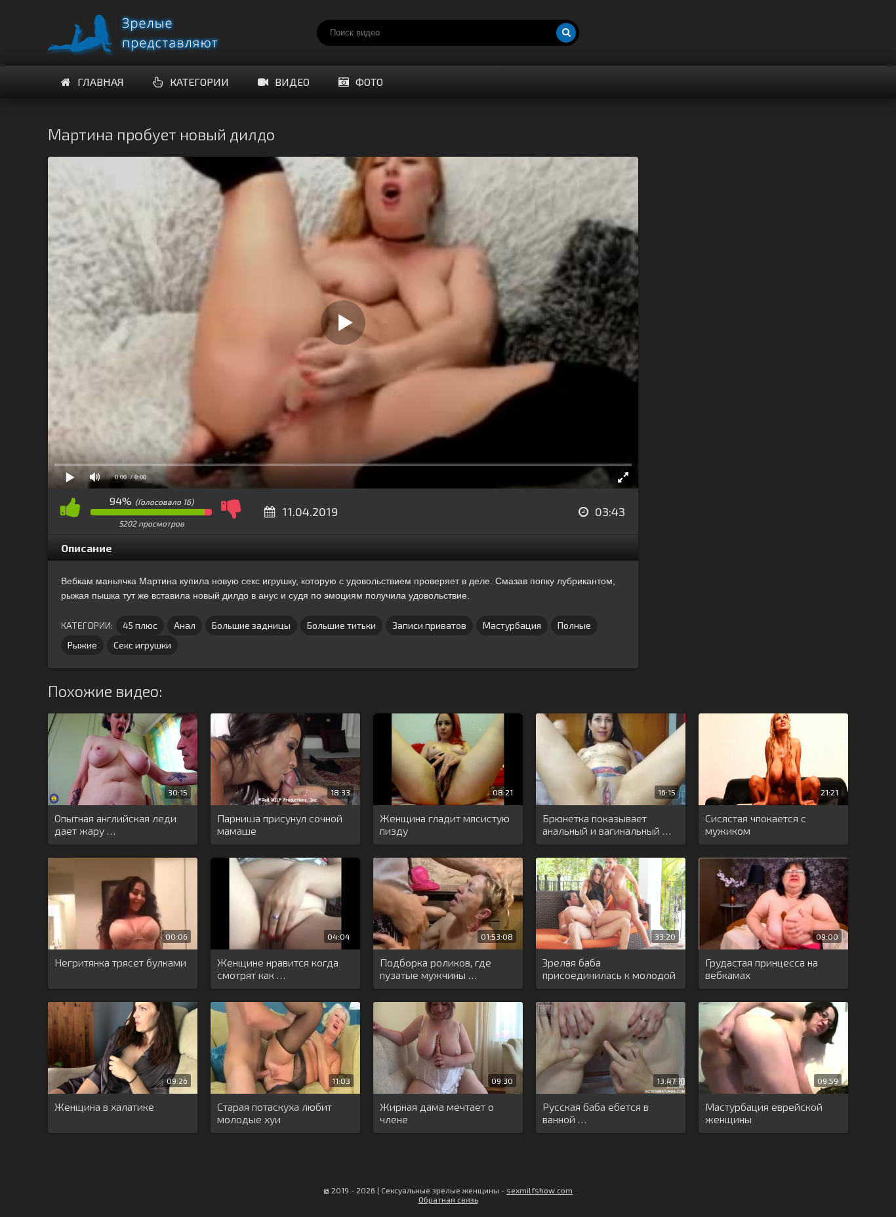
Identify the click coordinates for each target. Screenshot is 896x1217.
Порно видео (146, 33)
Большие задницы (251, 625)
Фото (369, 81)
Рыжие (82, 644)
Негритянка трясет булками (120, 962)
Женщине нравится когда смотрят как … (277, 968)
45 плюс (140, 625)
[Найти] (566, 33)
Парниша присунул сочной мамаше (279, 824)
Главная (100, 81)
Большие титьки (341, 625)
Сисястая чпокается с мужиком (755, 824)
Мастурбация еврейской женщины (764, 1112)
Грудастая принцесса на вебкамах (761, 968)
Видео (292, 81)
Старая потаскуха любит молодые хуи (274, 1112)
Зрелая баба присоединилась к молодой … (609, 969)
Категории (199, 81)
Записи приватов (429, 625)
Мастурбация (512, 625)
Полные (574, 625)
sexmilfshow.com (539, 1190)
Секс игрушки (142, 644)
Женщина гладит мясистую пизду (445, 824)
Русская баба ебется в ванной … (595, 1112)
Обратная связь (448, 1199)
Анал (184, 625)
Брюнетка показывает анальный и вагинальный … (606, 824)
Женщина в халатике (104, 1106)
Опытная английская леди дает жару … (115, 824)
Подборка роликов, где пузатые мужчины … (435, 968)
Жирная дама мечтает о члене (437, 1112)
